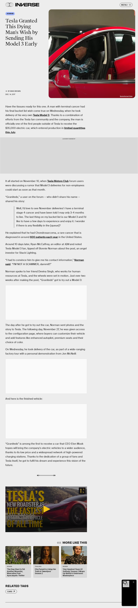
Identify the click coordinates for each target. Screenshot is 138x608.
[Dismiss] (133, 582)
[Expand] (125, 582)
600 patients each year (44, 237)
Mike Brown (15, 91)
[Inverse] (27, 4)
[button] (46, 509)
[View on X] (46, 302)
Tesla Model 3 (41, 115)
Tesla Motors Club (58, 181)
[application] (46, 509)
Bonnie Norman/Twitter (126, 96)
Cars (9, 591)
